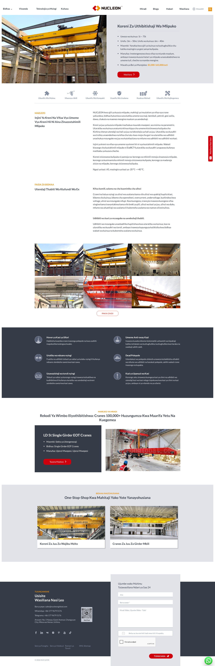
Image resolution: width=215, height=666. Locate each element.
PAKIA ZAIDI (107, 313)
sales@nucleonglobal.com (56, 606)
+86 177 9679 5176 (53, 611)
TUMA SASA (159, 656)
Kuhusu (65, 8)
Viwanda (23, 8)
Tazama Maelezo (57, 462)
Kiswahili (200, 9)
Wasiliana (184, 8)
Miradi (143, 8)
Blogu (156, 8)
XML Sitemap (85, 646)
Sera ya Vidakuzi (57, 646)
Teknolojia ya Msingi (46, 8)
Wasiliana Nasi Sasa (210, 146)
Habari (169, 8)
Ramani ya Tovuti (69, 647)
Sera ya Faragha (41, 646)
